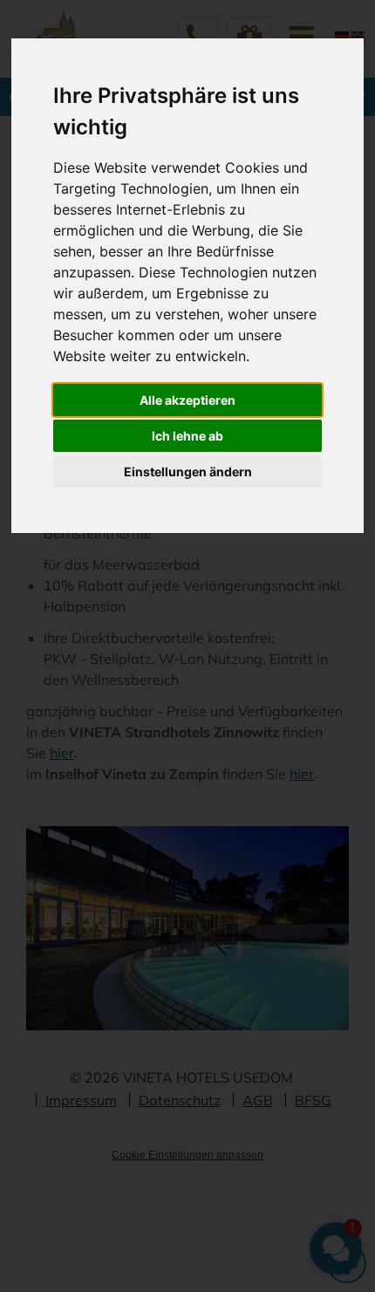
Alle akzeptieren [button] (187, 400)
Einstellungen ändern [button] (188, 471)
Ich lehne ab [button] (187, 435)
